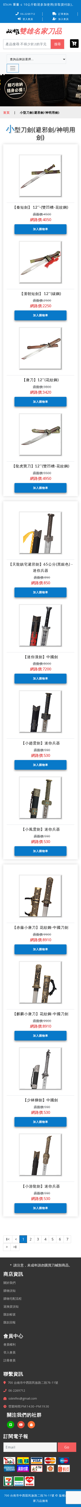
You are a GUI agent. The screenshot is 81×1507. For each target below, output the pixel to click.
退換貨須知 (11, 1306)
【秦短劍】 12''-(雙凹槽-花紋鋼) (40, 207)
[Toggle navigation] (13, 68)
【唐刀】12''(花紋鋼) (40, 380)
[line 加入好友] (10, 1424)
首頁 (6, 112)
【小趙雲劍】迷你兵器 (40, 743)
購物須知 (9, 1291)
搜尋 (57, 44)
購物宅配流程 (12, 1298)
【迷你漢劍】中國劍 (40, 657)
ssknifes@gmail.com (22, 1398)
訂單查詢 (63, 13)
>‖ (15, 1247)
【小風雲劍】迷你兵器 (40, 829)
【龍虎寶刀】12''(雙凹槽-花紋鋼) (41, 466)
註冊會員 (9, 1360)
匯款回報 (9, 1322)
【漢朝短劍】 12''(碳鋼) (40, 293)
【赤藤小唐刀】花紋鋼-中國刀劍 (40, 927)
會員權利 (9, 1344)
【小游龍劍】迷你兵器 (40, 1186)
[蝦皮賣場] (31, 1424)
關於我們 (9, 1283)
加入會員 (63, 19)
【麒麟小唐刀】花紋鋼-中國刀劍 (40, 1014)
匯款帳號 (9, 1314)
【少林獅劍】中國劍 (40, 1100)
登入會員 (28, 19)
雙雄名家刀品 (40, 31)
